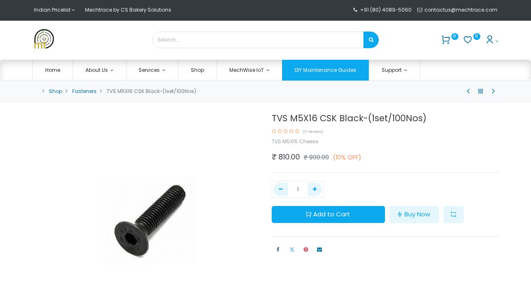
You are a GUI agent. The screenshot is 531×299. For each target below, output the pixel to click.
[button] (453, 214)
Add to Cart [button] (332, 214)
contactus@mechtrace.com (461, 9)
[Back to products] (481, 91)
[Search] (371, 40)
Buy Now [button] (417, 214)
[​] (468, 91)
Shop (55, 91)
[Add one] (315, 189)
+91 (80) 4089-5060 (386, 9)
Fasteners (84, 91)
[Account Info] (492, 40)
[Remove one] (280, 189)
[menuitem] (53, 70)
